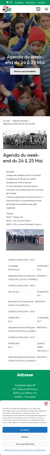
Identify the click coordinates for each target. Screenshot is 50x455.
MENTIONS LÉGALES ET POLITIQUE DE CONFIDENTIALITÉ (25, 450)
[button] (46, 403)
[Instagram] (11, 2)
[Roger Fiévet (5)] (25, 239)
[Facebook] (7, 2)
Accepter (25, 430)
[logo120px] (7, 9)
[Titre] (38, 9)
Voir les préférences (25, 444)
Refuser (25, 437)
